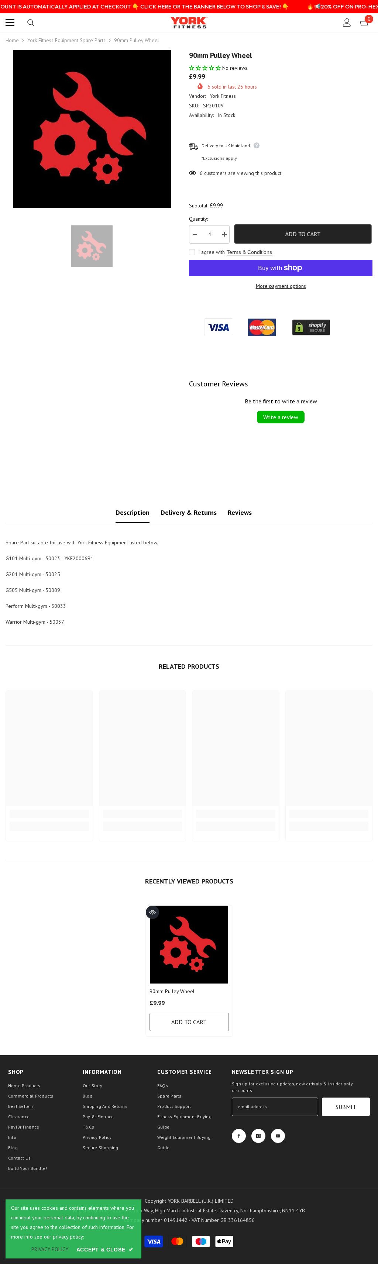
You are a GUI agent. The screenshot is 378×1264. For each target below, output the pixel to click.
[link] (49, 814)
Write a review (280, 417)
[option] (92, 129)
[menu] (10, 22)
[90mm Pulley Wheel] (189, 945)
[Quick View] (152, 912)
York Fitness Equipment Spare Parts (66, 40)
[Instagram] (258, 1136)
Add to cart (304, 234)
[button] (205, 68)
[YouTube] (278, 1136)
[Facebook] (239, 1136)
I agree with (211, 252)
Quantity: (198, 219)
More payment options (281, 286)
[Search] (31, 22)
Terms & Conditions (249, 252)
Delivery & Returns (189, 512)
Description (133, 512)
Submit (346, 1106)
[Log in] (347, 22)
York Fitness (223, 96)
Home (12, 40)
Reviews (240, 512)
